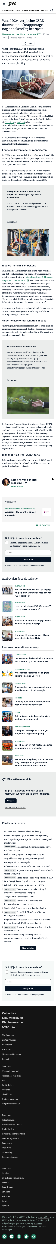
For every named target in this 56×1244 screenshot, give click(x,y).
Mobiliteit (6, 1148)
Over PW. (8, 1026)
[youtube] (33, 1236)
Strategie (6, 1192)
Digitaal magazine (10, 1099)
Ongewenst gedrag (10, 1157)
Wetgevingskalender (11, 1104)
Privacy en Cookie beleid (26, 1226)
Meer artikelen (28, 948)
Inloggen (10, 801)
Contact (5, 1059)
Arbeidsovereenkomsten (12, 1124)
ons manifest (43, 1217)
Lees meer (12, 222)
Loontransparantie (10, 1138)
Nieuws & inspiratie (11, 1071)
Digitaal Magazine (9, 1040)
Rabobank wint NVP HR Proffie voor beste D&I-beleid (27, 866)
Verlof (4, 1201)
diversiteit (9, 122)
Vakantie (6, 1196)
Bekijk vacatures (43, 525)
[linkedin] (11, 1236)
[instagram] (19, 1236)
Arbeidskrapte (8, 1120)
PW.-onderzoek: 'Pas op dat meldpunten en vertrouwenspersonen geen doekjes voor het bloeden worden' (26, 938)
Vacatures (6, 1049)
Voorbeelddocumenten (11, 1076)
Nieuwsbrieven (12, 1017)
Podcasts (6, 1090)
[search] (52, 10)
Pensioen (6, 1182)
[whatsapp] (26, 1236)
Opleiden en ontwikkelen (13, 1178)
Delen (30, 43)
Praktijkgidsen (8, 1085)
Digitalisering (8, 1129)
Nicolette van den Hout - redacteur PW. (21, 34)
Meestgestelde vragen (11, 1054)
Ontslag (5, 1173)
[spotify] (4, 1236)
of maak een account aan (15, 807)
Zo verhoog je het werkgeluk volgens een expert (24, 881)
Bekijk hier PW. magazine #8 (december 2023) (24, 885)
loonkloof (21, 122)
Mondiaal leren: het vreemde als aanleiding (22, 831)
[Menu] (4, 3)
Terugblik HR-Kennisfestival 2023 (19, 897)
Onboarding (7, 1152)
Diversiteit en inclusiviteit (13, 1134)
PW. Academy (8, 1035)
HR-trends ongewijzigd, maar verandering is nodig (26, 835)
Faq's (4, 1080)
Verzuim (6, 1206)
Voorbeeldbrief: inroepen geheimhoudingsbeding (25, 908)
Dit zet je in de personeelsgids (17, 862)
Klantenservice (12, 1022)
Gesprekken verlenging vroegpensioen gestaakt (24, 858)
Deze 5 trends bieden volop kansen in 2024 (35, 878)
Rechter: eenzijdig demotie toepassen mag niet (24, 854)
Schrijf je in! (28, 559)
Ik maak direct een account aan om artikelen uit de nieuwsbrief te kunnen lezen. (29, 544)
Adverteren (7, 1045)
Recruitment (7, 1187)
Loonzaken (7, 1143)
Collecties (9, 1013)
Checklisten (7, 1094)
